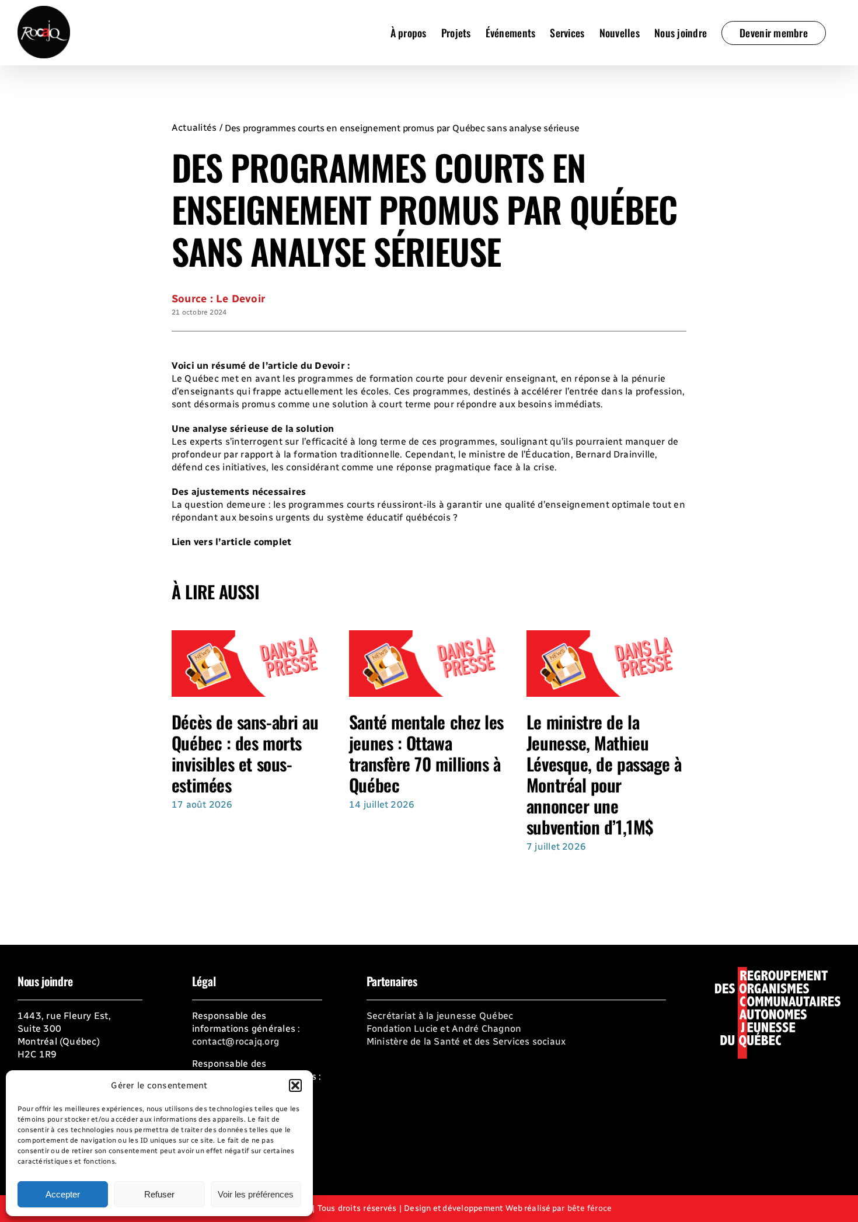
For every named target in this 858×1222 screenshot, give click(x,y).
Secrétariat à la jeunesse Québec (440, 1015)
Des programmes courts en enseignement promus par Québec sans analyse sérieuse (402, 128)
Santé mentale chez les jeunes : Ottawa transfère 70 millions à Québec (426, 753)
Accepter (63, 1194)
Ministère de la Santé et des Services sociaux (466, 1041)
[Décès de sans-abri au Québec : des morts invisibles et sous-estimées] (252, 635)
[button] (295, 1085)
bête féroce (589, 1208)
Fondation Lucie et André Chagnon (444, 1028)
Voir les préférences (256, 1194)
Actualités (194, 127)
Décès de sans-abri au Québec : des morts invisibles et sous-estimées (245, 753)
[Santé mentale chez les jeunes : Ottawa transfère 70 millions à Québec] (429, 635)
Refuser (159, 1194)
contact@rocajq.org (235, 1041)
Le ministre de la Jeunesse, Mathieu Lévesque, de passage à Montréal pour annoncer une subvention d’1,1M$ (604, 774)
